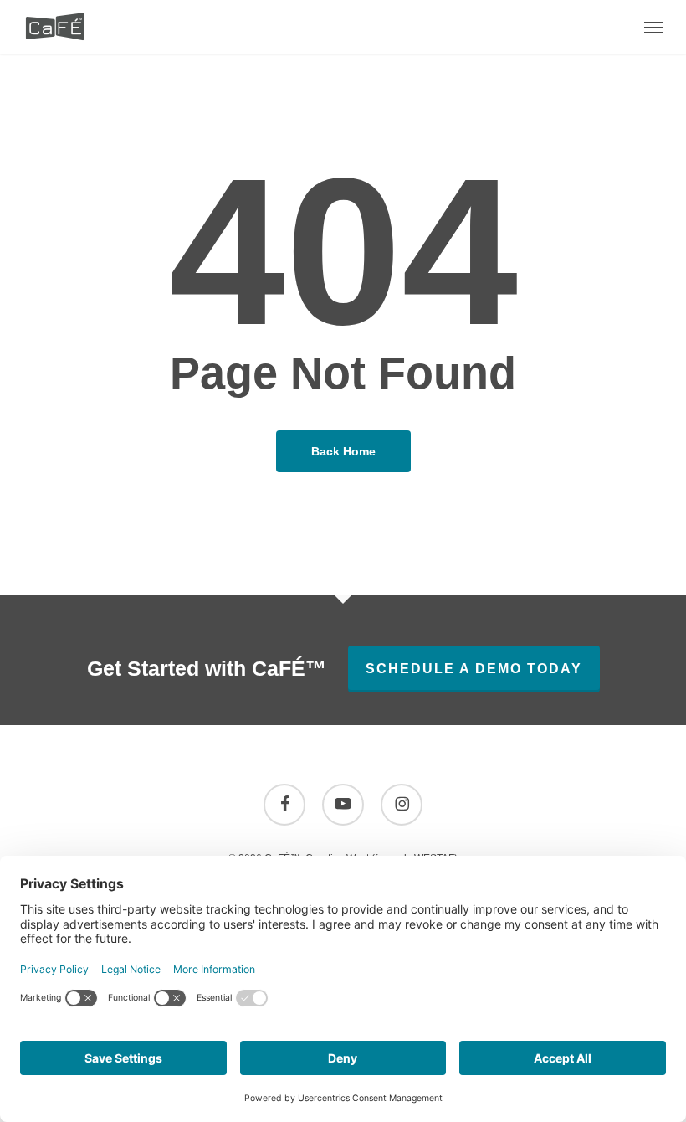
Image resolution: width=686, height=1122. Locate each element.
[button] (653, 26)
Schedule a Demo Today (474, 668)
